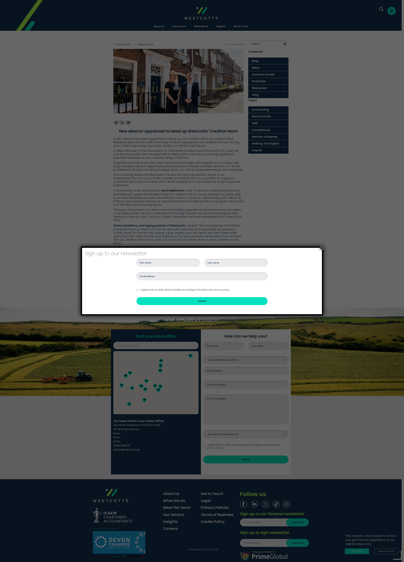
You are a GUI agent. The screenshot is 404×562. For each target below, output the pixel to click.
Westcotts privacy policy (215, 289)
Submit (202, 301)
